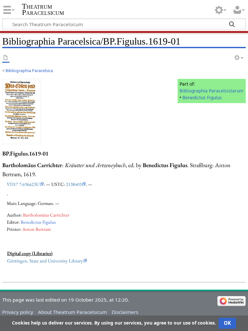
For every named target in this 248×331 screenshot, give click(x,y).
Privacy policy (17, 312)
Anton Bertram (36, 229)
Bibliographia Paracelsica (29, 70)
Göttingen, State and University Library (45, 261)
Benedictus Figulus (202, 97)
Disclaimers (125, 312)
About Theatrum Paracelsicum (72, 312)
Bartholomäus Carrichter (46, 215)
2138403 (74, 184)
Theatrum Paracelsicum (43, 9)
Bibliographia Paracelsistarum (211, 91)
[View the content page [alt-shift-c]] (5, 58)
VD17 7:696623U (23, 184)
